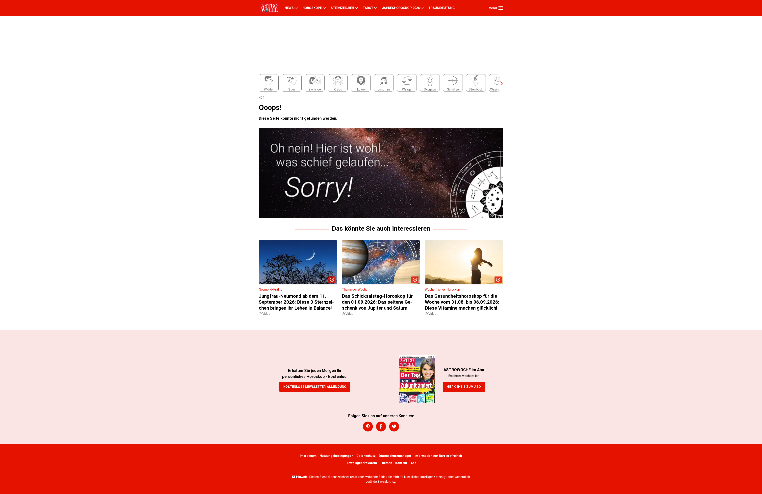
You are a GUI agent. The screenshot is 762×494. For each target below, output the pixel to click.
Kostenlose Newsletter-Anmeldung (314, 387)
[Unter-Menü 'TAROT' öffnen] (375, 8)
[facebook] (381, 426)
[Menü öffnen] (500, 8)
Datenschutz (366, 456)
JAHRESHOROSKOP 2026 (401, 8)
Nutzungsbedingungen (336, 456)
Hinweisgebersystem (361, 463)
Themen (386, 463)
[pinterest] (368, 426)
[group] (378, 83)
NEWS (289, 8)
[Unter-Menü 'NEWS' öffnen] (296, 8)
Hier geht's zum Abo (464, 387)
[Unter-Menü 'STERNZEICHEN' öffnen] (356, 8)
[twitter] (394, 426)
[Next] (499, 83)
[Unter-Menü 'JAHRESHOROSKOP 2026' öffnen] (422, 8)
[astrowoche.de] (269, 7)
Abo (414, 463)
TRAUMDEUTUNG (441, 8)
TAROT (368, 8)
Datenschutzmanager (395, 456)
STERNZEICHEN (342, 8)
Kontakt (401, 463)
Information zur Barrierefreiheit (438, 456)
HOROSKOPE (312, 8)
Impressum (308, 456)
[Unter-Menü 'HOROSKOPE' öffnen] (324, 8)
